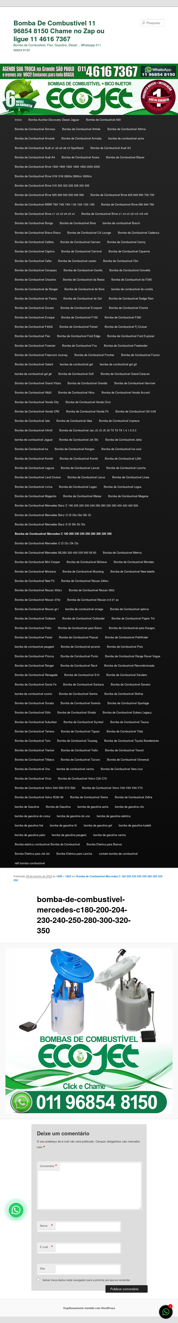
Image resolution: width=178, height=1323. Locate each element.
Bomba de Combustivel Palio (33, 628)
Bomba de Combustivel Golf (76, 374)
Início (18, 120)
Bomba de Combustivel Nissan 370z (38, 600)
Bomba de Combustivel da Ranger (36, 289)
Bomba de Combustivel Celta (33, 261)
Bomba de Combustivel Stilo (33, 712)
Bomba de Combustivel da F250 (131, 279)
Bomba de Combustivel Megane (128, 496)
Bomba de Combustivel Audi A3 (111, 148)
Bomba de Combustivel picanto (80, 646)
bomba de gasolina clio (129, 807)
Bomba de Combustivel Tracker (34, 750)
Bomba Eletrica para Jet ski (32, 853)
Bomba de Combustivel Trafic (79, 750)
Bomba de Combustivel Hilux (76, 392)
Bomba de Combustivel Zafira (133, 797)
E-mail (46, 1247)
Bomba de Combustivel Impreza (119, 421)
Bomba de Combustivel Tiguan (80, 731)
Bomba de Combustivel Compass (36, 270)
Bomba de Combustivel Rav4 (79, 665)
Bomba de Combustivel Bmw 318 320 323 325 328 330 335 (52, 185)
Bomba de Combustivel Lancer (80, 468)
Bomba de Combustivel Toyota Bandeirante (131, 740)
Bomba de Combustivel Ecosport (81, 308)
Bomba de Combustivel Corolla (83, 270)
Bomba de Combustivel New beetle (132, 571)
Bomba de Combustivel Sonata (34, 703)
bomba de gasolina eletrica (113, 816)
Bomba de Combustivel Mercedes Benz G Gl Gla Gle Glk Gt (53, 515)
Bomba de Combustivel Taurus (129, 722)
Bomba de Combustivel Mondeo (134, 562)
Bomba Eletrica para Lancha (74, 853)
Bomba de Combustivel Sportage (128, 703)
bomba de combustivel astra (126, 138)
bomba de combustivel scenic (33, 694)
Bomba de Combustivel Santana (83, 684)
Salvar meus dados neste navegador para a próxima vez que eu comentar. (86, 1280)
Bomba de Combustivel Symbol (83, 722)
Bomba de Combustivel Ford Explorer (130, 336)
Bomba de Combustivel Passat (78, 637)
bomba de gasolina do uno (73, 816)
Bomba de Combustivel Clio (120, 261)
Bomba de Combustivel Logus (123, 487)
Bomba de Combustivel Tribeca (34, 759)
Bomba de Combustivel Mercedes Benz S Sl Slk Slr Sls (50, 524)
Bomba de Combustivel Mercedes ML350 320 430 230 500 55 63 (55, 552)
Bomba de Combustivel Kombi (34, 458)
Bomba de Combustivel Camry (126, 242)
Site (42, 1268)
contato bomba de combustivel (118, 853)
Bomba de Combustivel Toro (32, 740)
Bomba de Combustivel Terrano (34, 731)
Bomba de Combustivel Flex (32, 336)
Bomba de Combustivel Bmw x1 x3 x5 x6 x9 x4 (45, 214)
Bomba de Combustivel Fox (79, 345)
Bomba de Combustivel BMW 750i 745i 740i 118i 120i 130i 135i (54, 204)
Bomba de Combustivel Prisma (34, 656)
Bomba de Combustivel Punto (79, 656)
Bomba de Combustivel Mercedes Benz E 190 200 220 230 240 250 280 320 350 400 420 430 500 (76, 505)
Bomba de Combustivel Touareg (77, 740)
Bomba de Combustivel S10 (81, 675)
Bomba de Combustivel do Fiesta (36, 298)
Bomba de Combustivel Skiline (123, 694)
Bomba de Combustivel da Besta (83, 279)
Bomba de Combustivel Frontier (94, 355)
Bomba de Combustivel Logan (78, 487)
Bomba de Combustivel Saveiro (130, 684)
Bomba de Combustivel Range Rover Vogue (132, 656)
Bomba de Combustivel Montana (35, 571)
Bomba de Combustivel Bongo (34, 223)
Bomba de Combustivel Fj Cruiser (126, 327)
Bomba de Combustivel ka (31, 449)
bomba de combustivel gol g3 (118, 364)
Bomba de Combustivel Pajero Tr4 (133, 618)
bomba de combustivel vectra (75, 769)
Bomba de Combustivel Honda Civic (88, 402)
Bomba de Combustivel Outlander (83, 618)
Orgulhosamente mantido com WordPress (89, 1308)
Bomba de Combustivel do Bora (84, 289)
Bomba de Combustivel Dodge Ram (131, 298)
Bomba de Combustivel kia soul (121, 449)
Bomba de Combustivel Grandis (87, 383)
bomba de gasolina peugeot (69, 835)
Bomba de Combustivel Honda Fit (87, 411)
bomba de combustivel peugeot (34, 646)
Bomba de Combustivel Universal (128, 759)
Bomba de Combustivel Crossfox (35, 279)
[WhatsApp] (16, 1210)
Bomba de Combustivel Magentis (35, 496)
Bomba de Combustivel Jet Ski (78, 439)
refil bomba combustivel (30, 863)
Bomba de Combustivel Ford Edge (78, 336)
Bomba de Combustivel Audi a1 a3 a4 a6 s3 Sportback (49, 148)
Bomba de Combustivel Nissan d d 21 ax (93, 600)
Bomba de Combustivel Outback (35, 618)
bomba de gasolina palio (30, 835)
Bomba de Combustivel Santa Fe (35, 684)
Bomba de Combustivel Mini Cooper (37, 562)
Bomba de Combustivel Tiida (125, 731)
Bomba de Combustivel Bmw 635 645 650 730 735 (122, 195)
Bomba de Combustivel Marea (82, 496)
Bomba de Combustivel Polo (125, 646)
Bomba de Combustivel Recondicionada (129, 665)
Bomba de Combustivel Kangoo (74, 449)
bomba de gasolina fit (63, 825)
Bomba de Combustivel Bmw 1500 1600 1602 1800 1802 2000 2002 (57, 166)
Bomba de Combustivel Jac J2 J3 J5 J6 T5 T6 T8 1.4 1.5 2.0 (97, 430)
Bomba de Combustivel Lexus (86, 477)
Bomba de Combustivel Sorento (81, 703)
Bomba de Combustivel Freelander (125, 345)
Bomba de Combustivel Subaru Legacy (127, 712)
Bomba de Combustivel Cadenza (138, 232)
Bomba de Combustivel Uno (32, 769)
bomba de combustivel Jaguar (34, 439)
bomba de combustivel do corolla (132, 289)
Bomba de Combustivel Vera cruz (122, 769)
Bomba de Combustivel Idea (74, 421)
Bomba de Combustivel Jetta (123, 439)
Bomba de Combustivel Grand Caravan (125, 374)
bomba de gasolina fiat (29, 825)
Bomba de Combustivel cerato (77, 261)
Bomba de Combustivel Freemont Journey (41, 355)
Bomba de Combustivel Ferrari (78, 327)
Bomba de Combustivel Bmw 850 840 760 (127, 204)
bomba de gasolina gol (98, 825)
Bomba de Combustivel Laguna (34, 468)
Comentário (48, 1165)
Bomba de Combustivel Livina (33, 487)
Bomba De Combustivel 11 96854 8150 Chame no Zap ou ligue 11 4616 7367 (58, 30)
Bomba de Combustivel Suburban (36, 722)
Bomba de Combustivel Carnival (81, 251)
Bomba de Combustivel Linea (130, 477)
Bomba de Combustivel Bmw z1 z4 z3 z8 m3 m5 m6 (114, 214)
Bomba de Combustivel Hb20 (33, 392)
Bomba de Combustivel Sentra (78, 694)
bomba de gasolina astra (92, 807)
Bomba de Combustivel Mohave (87, 562)
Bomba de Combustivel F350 (123, 317)
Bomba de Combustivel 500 (103, 120)
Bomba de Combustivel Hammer (134, 383)
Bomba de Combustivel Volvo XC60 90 (39, 797)
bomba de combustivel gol (76, 364)
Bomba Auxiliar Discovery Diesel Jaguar (53, 120)
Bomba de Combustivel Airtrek (81, 129)
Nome (46, 1225)
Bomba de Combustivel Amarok (35, 138)
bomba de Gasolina (27, 807)
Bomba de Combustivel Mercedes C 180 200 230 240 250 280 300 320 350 (63, 534)
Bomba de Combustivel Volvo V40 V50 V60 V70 (112, 788)
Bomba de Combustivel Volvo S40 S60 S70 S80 (45, 788)
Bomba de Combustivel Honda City (37, 402)
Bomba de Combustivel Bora (78, 223)
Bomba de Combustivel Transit (124, 750)
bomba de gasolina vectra (109, 835)
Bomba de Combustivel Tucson (80, 759)
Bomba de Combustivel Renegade (36, 675)
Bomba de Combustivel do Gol (82, 298)
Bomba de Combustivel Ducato (34, 308)
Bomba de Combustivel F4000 (34, 327)
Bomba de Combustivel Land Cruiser (38, 477)
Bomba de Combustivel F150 (79, 317)
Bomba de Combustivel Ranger (34, 665)
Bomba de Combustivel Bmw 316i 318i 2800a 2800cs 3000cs (53, 176)
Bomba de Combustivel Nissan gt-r (37, 609)
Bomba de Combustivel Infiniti (34, 430)
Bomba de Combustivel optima (129, 609)
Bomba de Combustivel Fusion (140, 355)
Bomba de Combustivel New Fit (34, 581)
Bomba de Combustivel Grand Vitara (38, 383)
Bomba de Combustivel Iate (32, 421)
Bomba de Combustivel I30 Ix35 (135, 411)
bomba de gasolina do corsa (32, 816)
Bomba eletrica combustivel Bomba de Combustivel (47, 844)
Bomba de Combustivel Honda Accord (126, 392)
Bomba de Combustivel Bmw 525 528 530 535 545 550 (49, 195)
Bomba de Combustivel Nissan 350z (92, 590)
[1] (165, 1314)
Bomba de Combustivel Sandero (126, 675)
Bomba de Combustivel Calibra (34, 242)
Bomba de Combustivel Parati (33, 637)
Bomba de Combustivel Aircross (35, 129)
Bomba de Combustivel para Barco (80, 628)
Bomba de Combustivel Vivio (33, 778)
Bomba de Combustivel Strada (76, 712)
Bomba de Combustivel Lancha (126, 468)
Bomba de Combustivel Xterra (89, 797)
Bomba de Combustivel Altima (126, 129)
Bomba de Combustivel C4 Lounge (89, 232)
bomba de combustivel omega (84, 609)
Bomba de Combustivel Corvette (129, 270)
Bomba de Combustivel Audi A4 (35, 157)
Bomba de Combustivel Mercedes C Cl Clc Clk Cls (47, 543)
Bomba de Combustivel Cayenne (129, 251)
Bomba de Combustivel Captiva (34, 251)
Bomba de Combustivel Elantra (128, 308)
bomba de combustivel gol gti (33, 374)
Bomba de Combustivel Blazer (125, 157)
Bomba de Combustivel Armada (81, 138)
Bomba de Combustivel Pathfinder (126, 637)
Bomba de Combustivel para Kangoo (132, 628)
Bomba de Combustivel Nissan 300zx (38, 590)
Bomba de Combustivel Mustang (83, 571)
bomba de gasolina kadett (135, 825)
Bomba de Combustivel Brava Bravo (38, 232)
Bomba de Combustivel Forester (35, 345)
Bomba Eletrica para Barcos (104, 844)
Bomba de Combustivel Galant (34, 364)
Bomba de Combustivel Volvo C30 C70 (82, 778)
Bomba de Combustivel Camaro (80, 242)
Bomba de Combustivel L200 (123, 458)
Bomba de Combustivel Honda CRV (37, 411)
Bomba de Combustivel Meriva (122, 552)
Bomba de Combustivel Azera (80, 157)
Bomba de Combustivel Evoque (34, 317)
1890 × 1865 (63, 876)
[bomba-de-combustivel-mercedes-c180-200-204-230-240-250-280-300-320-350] (89, 1030)
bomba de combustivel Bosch (121, 223)
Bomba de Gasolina (58, 807)
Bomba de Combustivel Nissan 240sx (85, 581)
